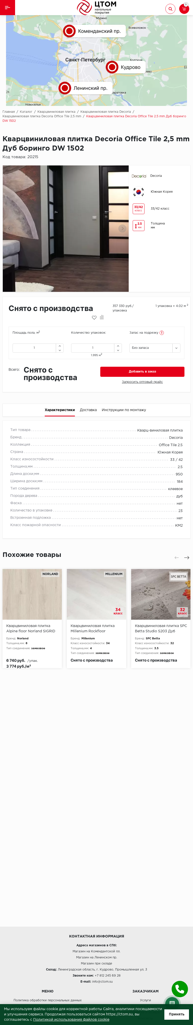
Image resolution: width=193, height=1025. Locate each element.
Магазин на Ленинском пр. (96, 957)
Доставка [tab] (88, 410)
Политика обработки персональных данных (48, 1000)
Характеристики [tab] (60, 410)
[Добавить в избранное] (94, 318)
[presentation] (9, 228)
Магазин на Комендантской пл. (96, 951)
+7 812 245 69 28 (108, 975)
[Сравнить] (102, 318)
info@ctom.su (102, 981)
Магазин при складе (96, 963)
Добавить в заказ (142, 371)
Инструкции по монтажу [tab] (124, 410)
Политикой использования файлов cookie (71, 1019)
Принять (176, 1014)
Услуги (145, 1000)
